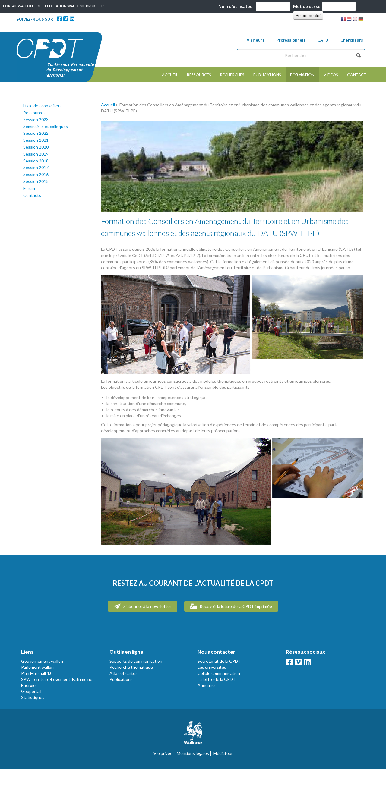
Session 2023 (36, 119)
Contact (356, 74)
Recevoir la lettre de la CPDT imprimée (235, 606)
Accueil (170, 74)
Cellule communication (219, 673)
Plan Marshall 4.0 (36, 673)
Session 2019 (36, 153)
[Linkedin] (72, 18)
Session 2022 (36, 133)
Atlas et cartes (123, 673)
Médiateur (223, 753)
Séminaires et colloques (45, 126)
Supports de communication (135, 661)
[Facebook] (59, 18)
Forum (29, 188)
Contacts (32, 195)
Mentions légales (193, 753)
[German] (360, 20)
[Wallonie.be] (193, 735)
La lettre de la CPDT (217, 679)
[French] (343, 20)
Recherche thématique (131, 667)
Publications (267, 74)
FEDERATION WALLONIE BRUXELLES (75, 6)
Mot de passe (306, 6)
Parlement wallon (37, 667)
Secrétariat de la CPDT (219, 661)
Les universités (212, 667)
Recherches (232, 74)
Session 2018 (36, 160)
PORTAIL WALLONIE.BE (22, 6)
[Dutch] (349, 20)
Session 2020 (36, 146)
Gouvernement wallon (42, 661)
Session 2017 (36, 167)
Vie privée (162, 753)
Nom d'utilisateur (236, 6)
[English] (355, 20)
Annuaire (206, 685)
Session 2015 (36, 181)
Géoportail (31, 691)
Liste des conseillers (42, 105)
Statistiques (32, 697)
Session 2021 (36, 140)
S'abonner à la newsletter (146, 606)
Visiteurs (255, 40)
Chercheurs (351, 40)
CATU (323, 40)
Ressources (199, 74)
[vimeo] (65, 18)
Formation (302, 74)
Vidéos (331, 74)
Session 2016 (36, 174)
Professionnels (291, 40)
